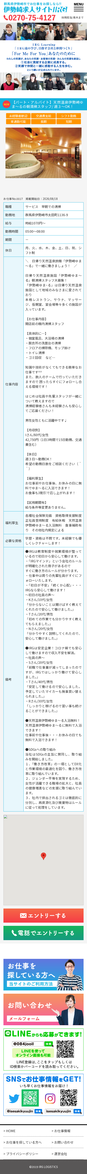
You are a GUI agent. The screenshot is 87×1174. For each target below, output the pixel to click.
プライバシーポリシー (22, 1153)
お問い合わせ (64, 1142)
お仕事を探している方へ (24, 1142)
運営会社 (60, 1153)
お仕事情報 (62, 1130)
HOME (10, 1130)
